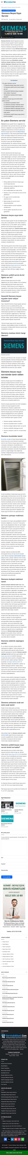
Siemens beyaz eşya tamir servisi (14, 85)
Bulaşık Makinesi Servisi (6, 1075)
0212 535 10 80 (15, 1121)
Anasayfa (4, 7)
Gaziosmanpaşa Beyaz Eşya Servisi (9, 1097)
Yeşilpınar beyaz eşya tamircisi (8, 1110)
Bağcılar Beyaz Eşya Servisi (7, 1106)
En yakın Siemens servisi (9, 83)
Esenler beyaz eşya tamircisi (8, 1103)
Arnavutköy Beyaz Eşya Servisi (8, 1108)
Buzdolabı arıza (5, 439)
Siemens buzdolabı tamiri (11, 102)
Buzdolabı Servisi (5, 1072)
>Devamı (21, 1049)
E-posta (3, 863)
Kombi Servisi (6, 941)
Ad (2, 857)
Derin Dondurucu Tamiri (8, 959)
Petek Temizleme (6, 946)
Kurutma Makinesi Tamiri (8, 966)
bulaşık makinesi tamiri (14, 662)
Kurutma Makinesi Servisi (7, 1082)
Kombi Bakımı (6, 944)
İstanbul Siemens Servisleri (14, 7)
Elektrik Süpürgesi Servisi (7, 1079)
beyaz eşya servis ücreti (14, 754)
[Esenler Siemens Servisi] (21, 804)
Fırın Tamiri (5, 963)
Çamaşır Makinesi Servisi (7, 1077)
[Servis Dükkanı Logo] (10, 2)
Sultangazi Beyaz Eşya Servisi (8, 1094)
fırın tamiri (6, 735)
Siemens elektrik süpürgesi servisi (14, 108)
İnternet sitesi (4, 870)
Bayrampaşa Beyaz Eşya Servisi (9, 1099)
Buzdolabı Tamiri (6, 951)
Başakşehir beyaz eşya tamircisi (9, 1092)
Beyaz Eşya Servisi (5, 1070)
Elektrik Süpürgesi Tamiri (8, 961)
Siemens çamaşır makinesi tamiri (14, 104)
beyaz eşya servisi (16, 265)
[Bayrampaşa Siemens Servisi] (7, 818)
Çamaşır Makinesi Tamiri (8, 954)
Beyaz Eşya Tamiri (7, 949)
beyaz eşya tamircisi (6, 656)
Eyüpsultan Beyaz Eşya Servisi (8, 1101)
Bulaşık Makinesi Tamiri (8, 956)
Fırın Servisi (4, 1084)
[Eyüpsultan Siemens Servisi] (7, 804)
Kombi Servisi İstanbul (6, 1063)
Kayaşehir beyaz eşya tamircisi (8, 1113)
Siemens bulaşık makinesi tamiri (13, 106)
